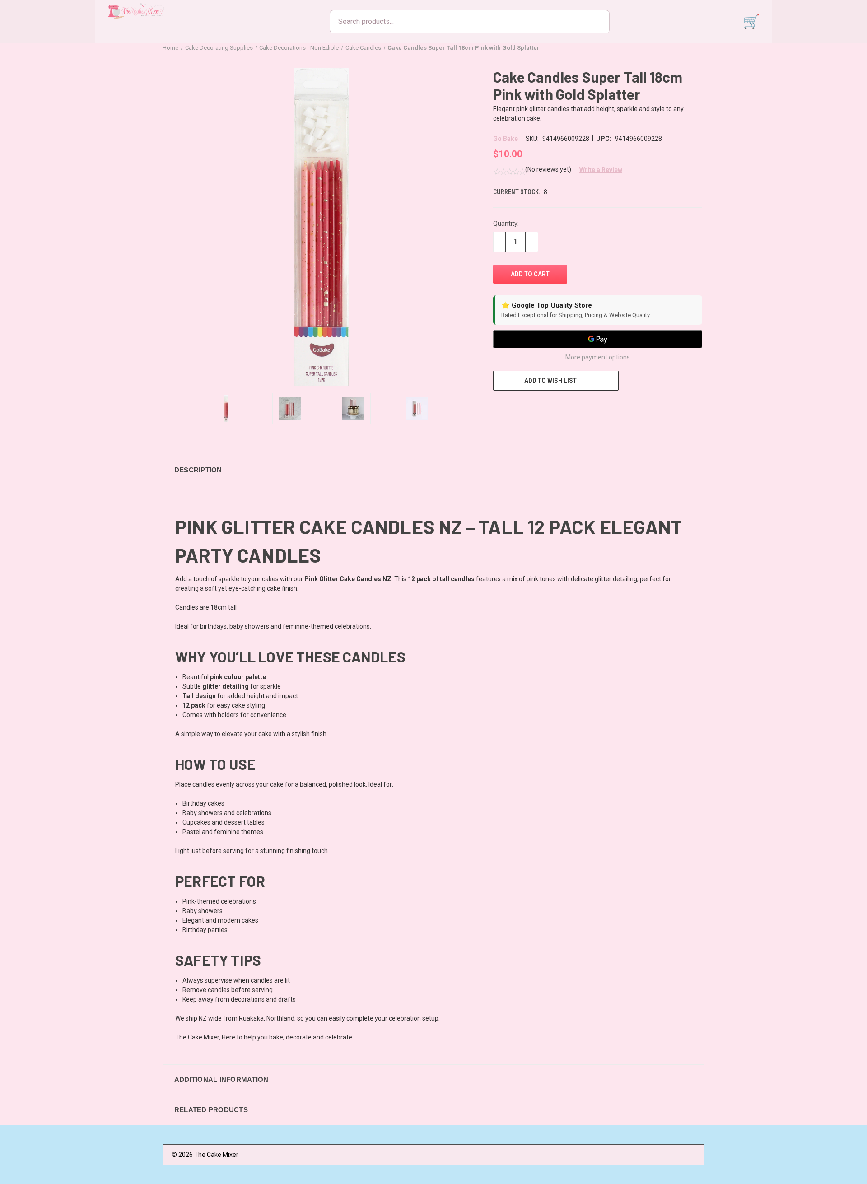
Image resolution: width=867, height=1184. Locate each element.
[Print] (531, 407)
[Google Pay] (597, 339)
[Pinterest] (564, 407)
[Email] (514, 407)
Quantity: (506, 223)
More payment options (597, 357)
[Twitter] (547, 407)
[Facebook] (497, 407)
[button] (597, 169)
